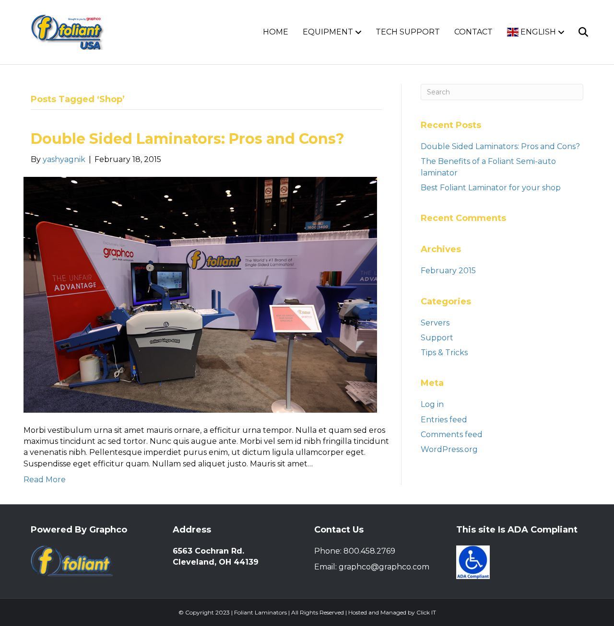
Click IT (426, 612)
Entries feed (444, 419)
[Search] (577, 32)
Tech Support (408, 31)
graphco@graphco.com (384, 566)
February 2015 (448, 270)
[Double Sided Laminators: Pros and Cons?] (200, 294)
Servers (435, 322)
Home (275, 31)
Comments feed (452, 434)
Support (437, 337)
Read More (45, 479)
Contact (473, 31)
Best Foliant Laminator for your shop (491, 187)
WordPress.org (449, 449)
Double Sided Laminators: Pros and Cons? (187, 139)
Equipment (328, 31)
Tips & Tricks (444, 352)
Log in (432, 404)
